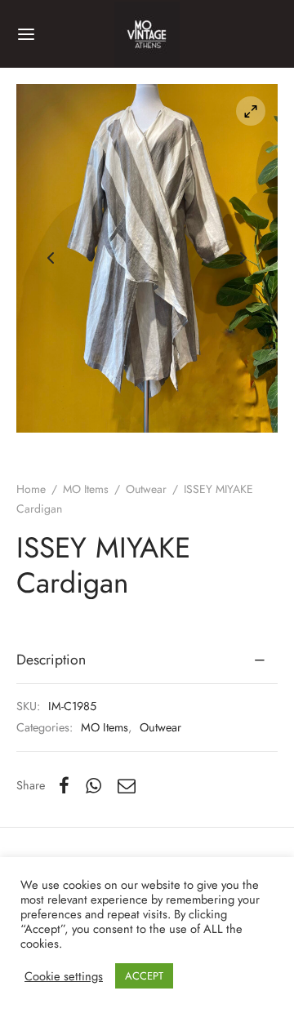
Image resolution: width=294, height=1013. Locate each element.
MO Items (86, 489)
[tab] (147, 660)
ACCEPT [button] (144, 976)
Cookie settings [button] (63, 976)
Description (51, 659)
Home (31, 489)
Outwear (146, 489)
